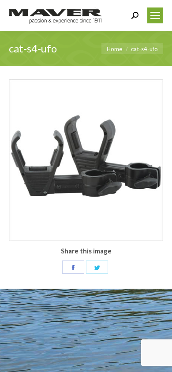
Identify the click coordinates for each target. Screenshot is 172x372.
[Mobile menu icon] (155, 15)
